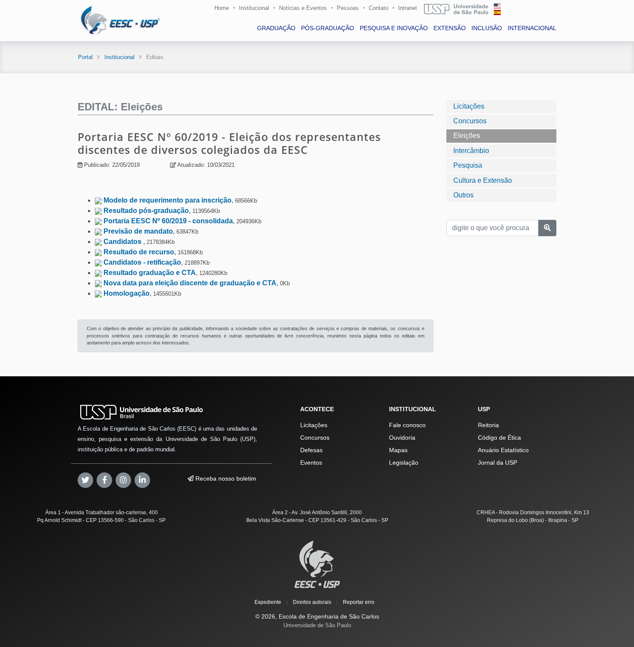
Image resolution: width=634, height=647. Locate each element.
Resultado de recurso (139, 252)
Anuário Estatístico (503, 450)
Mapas (398, 450)
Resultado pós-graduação (146, 210)
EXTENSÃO (449, 28)
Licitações (468, 106)
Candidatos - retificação (142, 262)
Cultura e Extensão (482, 180)
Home (221, 8)
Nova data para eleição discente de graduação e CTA (190, 283)
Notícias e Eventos (303, 8)
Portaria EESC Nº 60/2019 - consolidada (168, 221)
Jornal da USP (497, 462)
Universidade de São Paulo (317, 625)
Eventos (311, 462)
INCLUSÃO (486, 28)
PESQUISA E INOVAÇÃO (394, 28)
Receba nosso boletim (225, 478)
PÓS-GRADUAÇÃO (327, 28)
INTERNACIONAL (532, 28)
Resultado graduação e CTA (150, 272)
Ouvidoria (402, 437)
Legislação (403, 462)
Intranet (407, 8)
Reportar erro (358, 602)
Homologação (127, 293)
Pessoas (348, 8)
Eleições (466, 135)
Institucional (254, 8)
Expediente (267, 602)
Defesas (311, 450)
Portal (85, 57)
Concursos (469, 121)
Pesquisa (467, 165)
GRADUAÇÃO (276, 28)
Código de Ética (499, 437)
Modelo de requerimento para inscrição (168, 200)
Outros (463, 195)
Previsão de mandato (138, 231)
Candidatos (123, 241)
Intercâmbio (471, 150)
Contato (378, 8)
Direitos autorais (312, 602)
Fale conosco (407, 425)
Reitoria (488, 425)
